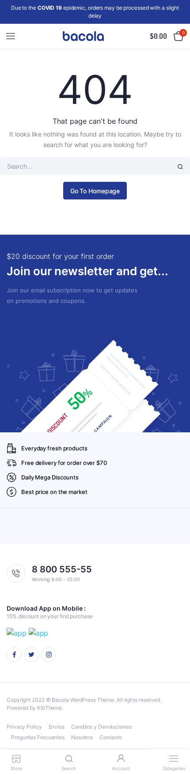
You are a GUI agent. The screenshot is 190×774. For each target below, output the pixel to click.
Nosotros (82, 737)
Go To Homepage (95, 191)
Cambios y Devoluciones (101, 726)
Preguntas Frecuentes (38, 737)
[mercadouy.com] (83, 36)
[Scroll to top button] (176, 739)
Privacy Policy (24, 726)
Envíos (57, 726)
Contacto (110, 737)
